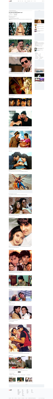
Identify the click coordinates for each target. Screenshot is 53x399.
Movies (10, 11)
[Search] (42, 1)
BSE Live (27, 390)
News (22, 390)
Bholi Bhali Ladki (36, 58)
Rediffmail (18, 390)
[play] (39, 70)
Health (31, 390)
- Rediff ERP (18, 394)
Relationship (32, 392)
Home (9, 11)
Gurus (22, 394)
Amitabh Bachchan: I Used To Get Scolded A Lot (39, 42)
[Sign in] (43, 1)
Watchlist (27, 392)
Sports (22, 392)
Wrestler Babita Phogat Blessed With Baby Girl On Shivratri (39, 43)
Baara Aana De (40, 58)
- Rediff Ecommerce (19, 392)
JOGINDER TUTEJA (10, 13)
